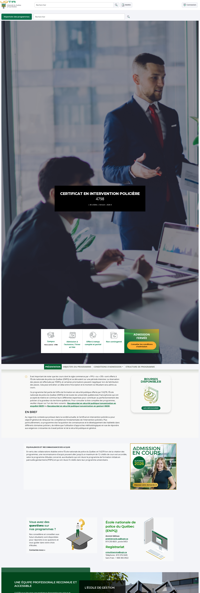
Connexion (191, 5)
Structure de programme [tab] (140, 366)
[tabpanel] (100, 404)
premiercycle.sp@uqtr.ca (117, 539)
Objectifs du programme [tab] (77, 366)
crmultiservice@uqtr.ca (116, 552)
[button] (126, 5)
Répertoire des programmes (16, 17)
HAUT (196, 583)
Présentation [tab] (53, 366)
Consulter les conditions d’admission (142, 345)
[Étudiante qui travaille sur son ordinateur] (153, 466)
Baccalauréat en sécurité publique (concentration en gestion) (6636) (78, 406)
